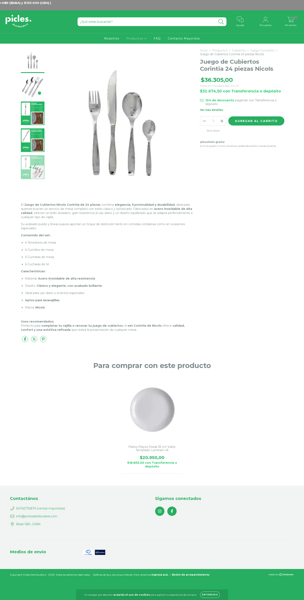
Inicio (204, 50)
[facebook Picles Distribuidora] (172, 511)
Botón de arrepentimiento (190, 574)
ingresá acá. (159, 574)
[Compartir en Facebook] (25, 341)
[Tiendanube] (281, 575)
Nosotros (111, 38)
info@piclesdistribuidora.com (36, 516)
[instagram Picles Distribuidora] (159, 511)
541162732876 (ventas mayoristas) (40, 508)
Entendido (210, 594)
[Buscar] (221, 22)
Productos (135, 38)
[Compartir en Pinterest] (43, 341)
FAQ (157, 38)
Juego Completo (262, 50)
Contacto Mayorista (184, 38)
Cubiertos (239, 50)
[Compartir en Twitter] (34, 341)
